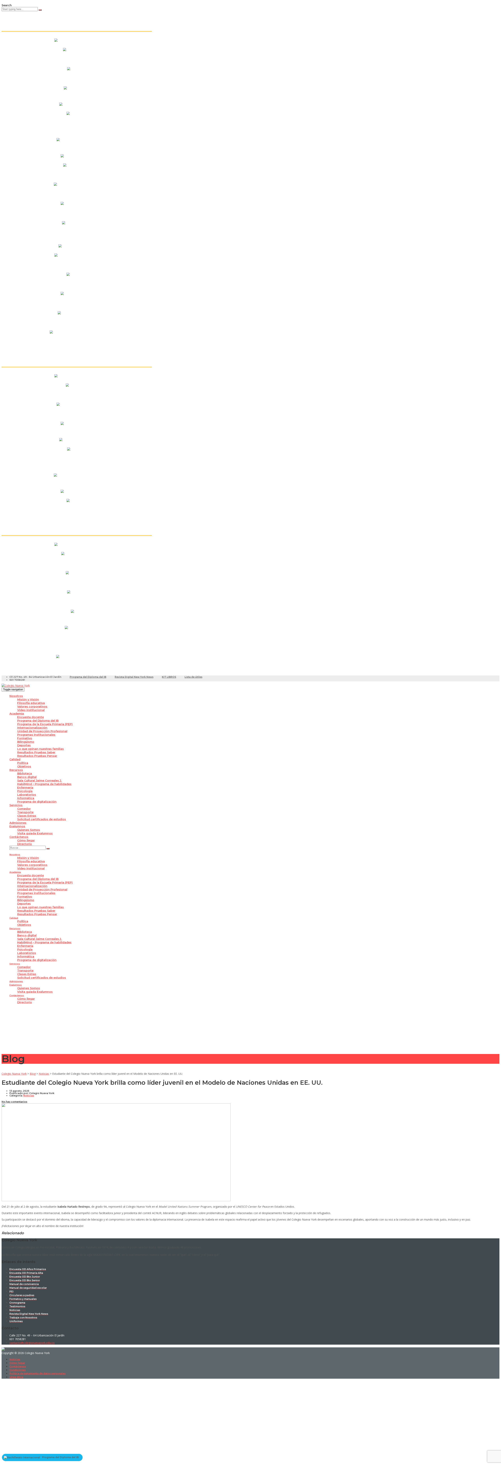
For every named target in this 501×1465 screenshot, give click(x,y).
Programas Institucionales (36, 735)
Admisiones (17, 823)
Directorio (24, 844)
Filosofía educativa (31, 703)
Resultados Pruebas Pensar (37, 756)
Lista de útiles (193, 676)
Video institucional (31, 710)
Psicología (24, 791)
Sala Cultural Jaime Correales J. (39, 780)
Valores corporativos (32, 706)
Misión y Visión (28, 699)
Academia (16, 713)
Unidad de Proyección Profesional (42, 731)
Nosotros (16, 696)
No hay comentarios (14, 1101)
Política (22, 763)
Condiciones (17, 1370)
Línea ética (16, 1377)
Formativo (24, 738)
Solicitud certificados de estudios (41, 819)
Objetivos (24, 766)
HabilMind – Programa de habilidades (44, 784)
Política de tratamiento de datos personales (37, 1373)
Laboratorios (26, 794)
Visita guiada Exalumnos (35, 833)
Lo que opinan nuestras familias (40, 749)
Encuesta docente (30, 717)
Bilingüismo (25, 742)
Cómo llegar (26, 840)
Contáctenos (18, 837)
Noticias (14, 1359)
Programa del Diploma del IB (88, 676)
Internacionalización (32, 727)
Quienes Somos (28, 830)
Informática (25, 798)
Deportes (24, 745)
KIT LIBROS (169, 676)
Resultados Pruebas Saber (36, 752)
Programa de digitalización (37, 801)
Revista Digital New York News (134, 676)
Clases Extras (26, 816)
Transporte (25, 812)
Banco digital (27, 777)
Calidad (14, 759)
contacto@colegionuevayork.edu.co (32, 1343)
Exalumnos (17, 826)
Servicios (16, 805)
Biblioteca (24, 773)
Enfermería (25, 787)
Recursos (16, 770)
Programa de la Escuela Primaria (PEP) (45, 724)
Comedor (24, 808)
